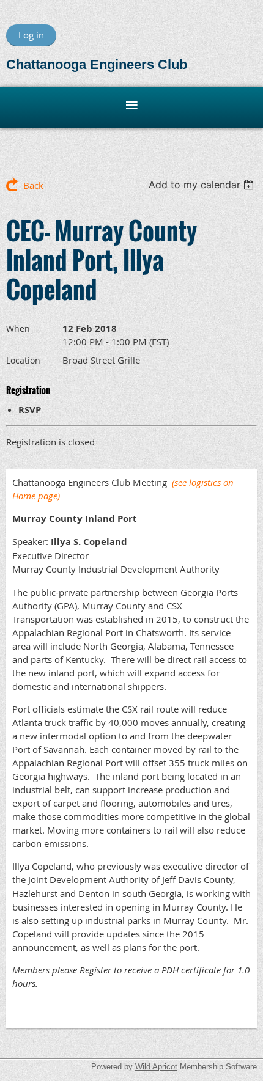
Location (23, 360)
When (18, 328)
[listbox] (203, 184)
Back (33, 185)
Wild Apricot (156, 1066)
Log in (31, 35)
